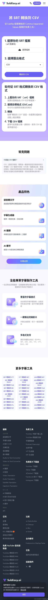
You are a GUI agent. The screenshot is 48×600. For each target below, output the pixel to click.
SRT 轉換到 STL (9, 405)
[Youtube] (30, 566)
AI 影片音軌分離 (8, 500)
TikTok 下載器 (31, 470)
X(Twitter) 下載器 (32, 473)
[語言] (31, 3)
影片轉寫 (6, 454)
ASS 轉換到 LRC (39, 397)
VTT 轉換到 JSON (24, 398)
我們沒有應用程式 (32, 555)
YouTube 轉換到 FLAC (11, 567)
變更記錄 (6, 528)
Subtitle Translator (9, 482)
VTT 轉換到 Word (24, 381)
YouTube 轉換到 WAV (10, 560)
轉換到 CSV (24, 74)
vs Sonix (29, 532)
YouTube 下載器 (32, 466)
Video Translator (9, 475)
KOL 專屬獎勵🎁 (9, 532)
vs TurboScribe (31, 521)
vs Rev (28, 528)
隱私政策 (23, 590)
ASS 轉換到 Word (39, 384)
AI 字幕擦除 (7, 493)
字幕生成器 (7, 440)
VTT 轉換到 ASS (24, 402)
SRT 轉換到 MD (9, 388)
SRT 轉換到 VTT (8, 377)
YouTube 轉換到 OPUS (11, 570)
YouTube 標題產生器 (33, 437)
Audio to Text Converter (11, 458)
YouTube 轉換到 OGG (11, 574)
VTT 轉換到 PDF (24, 388)
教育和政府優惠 (8, 538)
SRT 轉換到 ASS (8, 399)
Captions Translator (10, 486)
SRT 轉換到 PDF (8, 408)
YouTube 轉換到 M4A (10, 556)
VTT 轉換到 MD (24, 391)
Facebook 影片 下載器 (34, 477)
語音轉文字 (7, 437)
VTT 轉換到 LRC (24, 394)
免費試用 (37, 3)
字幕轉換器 (30, 441)
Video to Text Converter (12, 461)
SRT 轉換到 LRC (8, 391)
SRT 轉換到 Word (8, 381)
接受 (24, 595)
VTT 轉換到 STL (24, 408)
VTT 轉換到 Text (24, 385)
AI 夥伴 (5, 504)
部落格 (5, 525)
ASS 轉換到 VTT (39, 380)
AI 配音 (5, 472)
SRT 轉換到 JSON (8, 395)
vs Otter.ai (29, 525)
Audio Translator (9, 479)
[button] (31, 3)
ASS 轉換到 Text (39, 388)
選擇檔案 (26, 50)
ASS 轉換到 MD (39, 394)
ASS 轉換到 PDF (39, 391)
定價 (4, 521)
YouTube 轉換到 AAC (10, 563)
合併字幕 (29, 448)
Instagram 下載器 (32, 480)
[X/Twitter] (26, 567)
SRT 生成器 (30, 455)
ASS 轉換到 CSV (39, 405)
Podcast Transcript (33, 444)
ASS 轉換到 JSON (39, 401)
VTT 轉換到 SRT (24, 377)
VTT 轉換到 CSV (24, 405)
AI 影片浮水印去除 (9, 497)
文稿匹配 (6, 447)
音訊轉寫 (6, 451)
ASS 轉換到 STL (39, 408)
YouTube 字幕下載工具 (34, 434)
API (4, 511)
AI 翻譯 (5, 469)
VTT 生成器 (30, 451)
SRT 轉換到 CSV (8, 402)
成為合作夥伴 (8, 535)
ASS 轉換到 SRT (39, 377)
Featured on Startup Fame (35, 543)
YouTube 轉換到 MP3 (10, 553)
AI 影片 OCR (7, 444)
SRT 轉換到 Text (8, 385)
